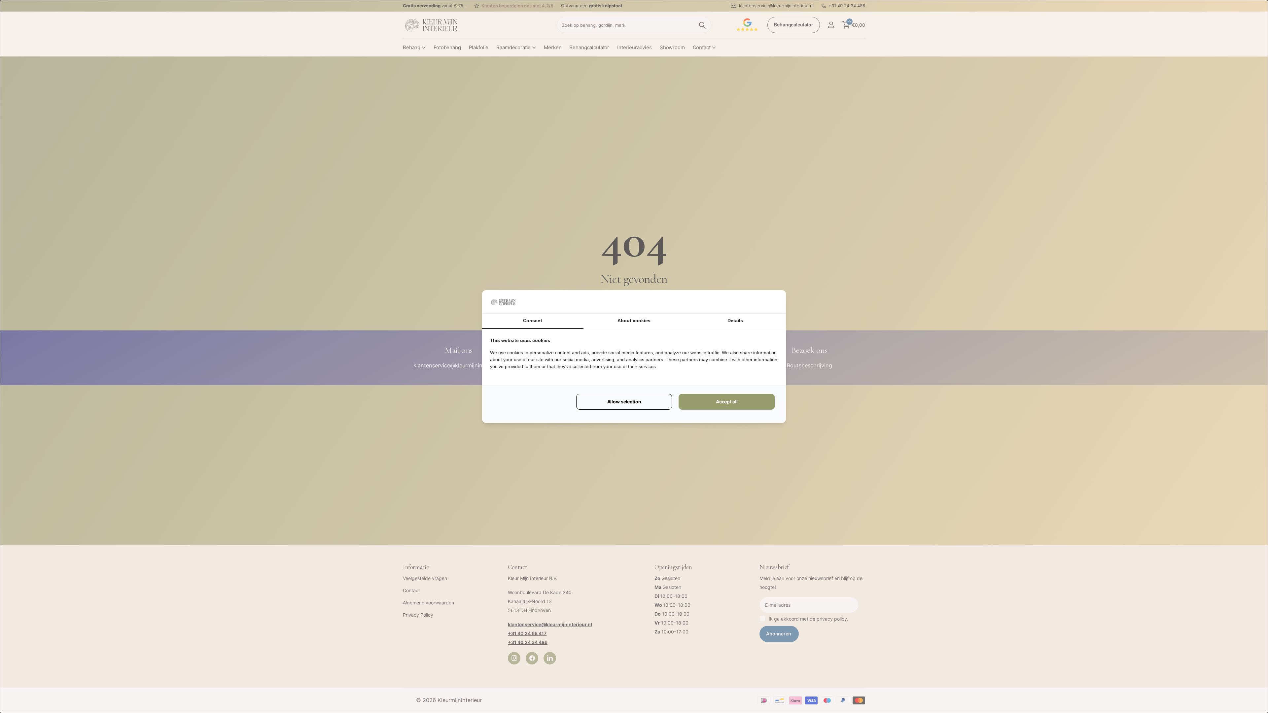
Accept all (727, 401)
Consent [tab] (532, 320)
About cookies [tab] (634, 320)
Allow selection (624, 401)
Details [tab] (735, 320)
